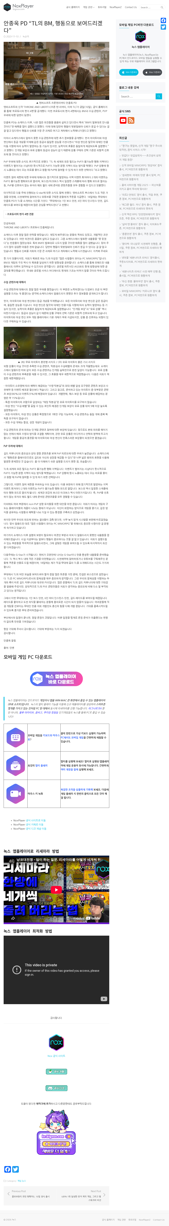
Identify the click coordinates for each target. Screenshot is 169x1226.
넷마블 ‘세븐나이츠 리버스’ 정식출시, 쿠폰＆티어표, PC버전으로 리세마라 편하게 (140, 261)
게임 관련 (87, 7)
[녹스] (29, 7)
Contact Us (131, 7)
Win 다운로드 (131, 72)
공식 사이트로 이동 (36, 820)
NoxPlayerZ (116, 7)
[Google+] (163, 31)
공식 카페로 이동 (34, 824)
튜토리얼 (102, 7)
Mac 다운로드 (155, 72)
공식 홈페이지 (73, 7)
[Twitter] (163, 27)
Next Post (81, 1195)
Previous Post (31, 1194)
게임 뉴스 (21, 1181)
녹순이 (26, 36)
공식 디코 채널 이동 (36, 828)
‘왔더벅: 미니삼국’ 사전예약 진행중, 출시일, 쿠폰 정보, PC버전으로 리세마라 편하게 (140, 248)
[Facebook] (163, 20)
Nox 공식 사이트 (56, 1056)
